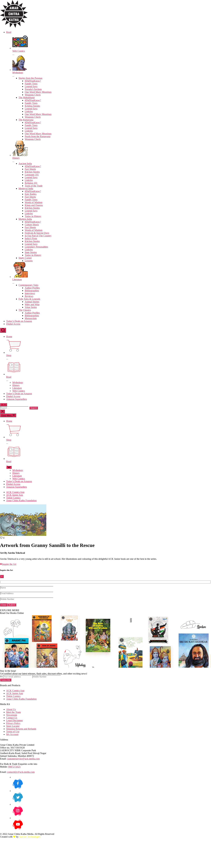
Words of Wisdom (33, 202)
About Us (11, 709)
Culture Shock (32, 224)
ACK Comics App (15, 492)
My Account (12, 734)
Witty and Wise (32, 304)
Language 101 (32, 174)
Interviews (30, 293)
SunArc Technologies (29, 836)
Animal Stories (32, 301)
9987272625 (14, 766)
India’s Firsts (31, 238)
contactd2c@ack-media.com (21, 772)
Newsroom (11, 715)
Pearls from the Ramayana (37, 136)
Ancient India (25, 163)
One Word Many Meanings (38, 92)
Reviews (29, 296)
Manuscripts (31, 318)
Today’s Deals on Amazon (19, 321)
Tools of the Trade (33, 185)
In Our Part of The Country (38, 235)
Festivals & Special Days (37, 233)
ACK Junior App (14, 495)
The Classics (25, 310)
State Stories (31, 252)
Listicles (29, 111)
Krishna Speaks (32, 106)
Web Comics (18, 391)
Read (8, 32)
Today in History (33, 216)
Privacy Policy (13, 723)
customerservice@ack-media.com (23, 758)
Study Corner (25, 258)
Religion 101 (31, 183)
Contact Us (11, 717)
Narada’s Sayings (33, 89)
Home (9, 336)
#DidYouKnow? (33, 81)
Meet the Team (13, 712)
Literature (17, 388)
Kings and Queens (34, 205)
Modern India (25, 219)
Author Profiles (32, 287)
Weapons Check (33, 94)
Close (3, 605)
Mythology (17, 382)
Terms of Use (12, 731)
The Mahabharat (27, 97)
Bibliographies (32, 290)
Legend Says (31, 86)
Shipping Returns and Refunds (21, 729)
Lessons (29, 260)
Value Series (31, 307)
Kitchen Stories (32, 172)
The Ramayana (26, 119)
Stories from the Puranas (30, 78)
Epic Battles (30, 194)
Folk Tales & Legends (29, 299)
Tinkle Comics (13, 497)
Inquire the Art (9, 564)
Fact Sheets (30, 169)
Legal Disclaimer (14, 720)
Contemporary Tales (28, 285)
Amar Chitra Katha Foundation (21, 500)
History (16, 385)
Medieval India (26, 188)
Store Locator (12, 726)
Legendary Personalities (36, 246)
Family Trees (31, 83)
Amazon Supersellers (16, 399)
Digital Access (13, 324)
